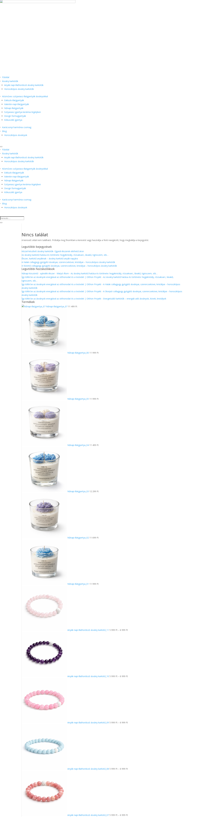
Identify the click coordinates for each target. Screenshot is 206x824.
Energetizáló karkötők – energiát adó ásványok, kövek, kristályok (134, 298)
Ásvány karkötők (10, 81)
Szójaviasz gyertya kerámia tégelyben (22, 112)
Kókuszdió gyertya (13, 119)
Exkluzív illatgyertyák (14, 100)
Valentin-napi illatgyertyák (16, 104)
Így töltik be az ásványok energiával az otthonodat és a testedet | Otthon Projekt (61, 277)
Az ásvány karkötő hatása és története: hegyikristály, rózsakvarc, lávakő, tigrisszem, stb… (65, 254)
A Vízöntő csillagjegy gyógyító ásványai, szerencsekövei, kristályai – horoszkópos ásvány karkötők (69, 265)
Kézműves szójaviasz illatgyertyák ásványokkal (25, 96)
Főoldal (5, 77)
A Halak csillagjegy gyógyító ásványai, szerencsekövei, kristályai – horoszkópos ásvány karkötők (68, 262)
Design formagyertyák (15, 116)
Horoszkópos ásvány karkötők (19, 89)
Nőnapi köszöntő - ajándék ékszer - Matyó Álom (45, 273)
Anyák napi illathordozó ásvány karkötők (23, 85)
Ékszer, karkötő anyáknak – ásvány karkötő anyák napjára (50, 258)
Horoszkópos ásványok (15, 135)
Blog (4, 131)
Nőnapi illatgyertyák (13, 108)
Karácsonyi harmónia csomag (16, 127)
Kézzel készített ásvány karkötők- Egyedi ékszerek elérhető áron (53, 251)
